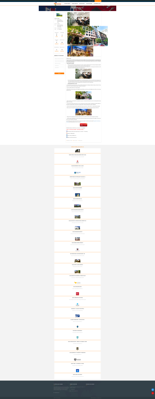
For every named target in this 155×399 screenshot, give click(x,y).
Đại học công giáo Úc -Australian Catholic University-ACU (77, 220)
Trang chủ (76, 9)
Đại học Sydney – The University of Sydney (77, 363)
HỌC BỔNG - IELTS (97, 3)
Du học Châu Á (82, 3)
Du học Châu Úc (67, 3)
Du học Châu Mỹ (89, 3)
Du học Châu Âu (75, 3)
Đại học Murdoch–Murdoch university (77, 242)
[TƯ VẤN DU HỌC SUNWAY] (57, 4)
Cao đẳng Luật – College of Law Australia (77, 308)
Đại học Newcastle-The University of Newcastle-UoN (77, 275)
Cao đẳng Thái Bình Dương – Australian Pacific (77, 319)
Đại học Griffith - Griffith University (77, 264)
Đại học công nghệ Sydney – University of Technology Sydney (77, 341)
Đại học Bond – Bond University (77, 330)
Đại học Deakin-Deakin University (77, 231)
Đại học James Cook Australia (77, 374)
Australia (79, 9)
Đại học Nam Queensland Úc (77, 286)
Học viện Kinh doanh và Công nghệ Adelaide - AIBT (77, 253)
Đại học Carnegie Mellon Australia (77, 297)
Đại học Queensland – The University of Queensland (77, 352)
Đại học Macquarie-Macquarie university (77, 209)
